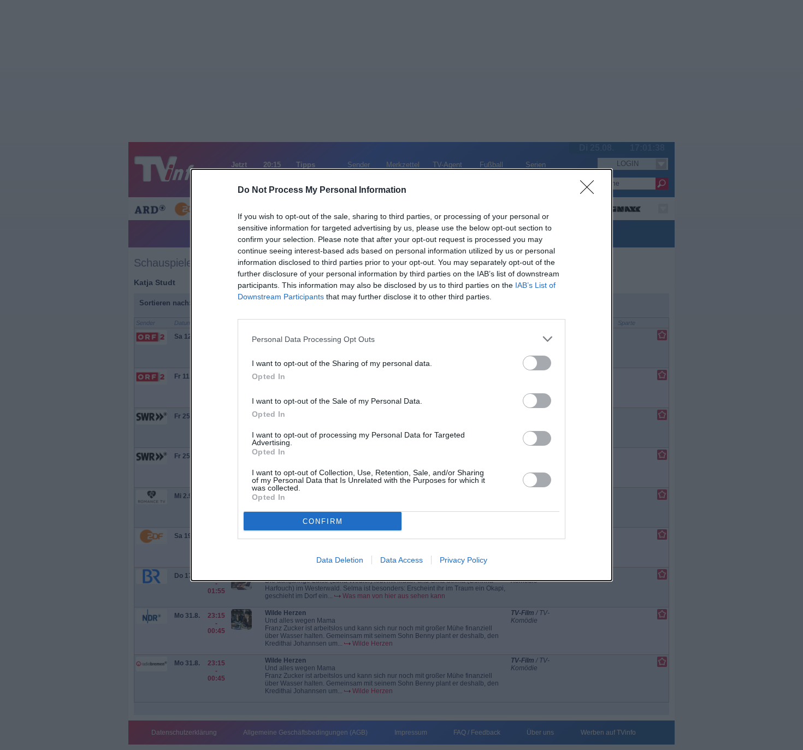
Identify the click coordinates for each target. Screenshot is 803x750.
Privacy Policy (463, 560)
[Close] (590, 190)
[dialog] (401, 375)
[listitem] (401, 339)
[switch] (537, 363)
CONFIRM (323, 521)
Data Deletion (339, 560)
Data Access (401, 560)
